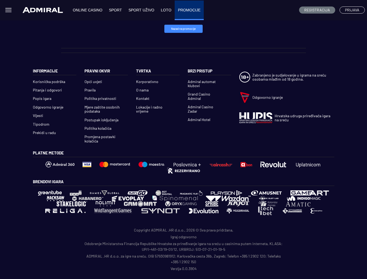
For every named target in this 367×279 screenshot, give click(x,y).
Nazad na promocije (183, 28)
